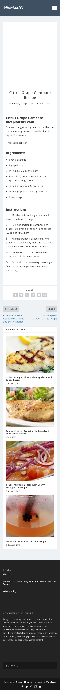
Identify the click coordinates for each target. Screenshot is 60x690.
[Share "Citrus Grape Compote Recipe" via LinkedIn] (33, 295)
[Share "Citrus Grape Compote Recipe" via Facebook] (15, 295)
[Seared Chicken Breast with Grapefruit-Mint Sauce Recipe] (30, 407)
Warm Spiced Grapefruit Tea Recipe (26, 541)
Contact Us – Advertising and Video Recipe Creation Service (29, 582)
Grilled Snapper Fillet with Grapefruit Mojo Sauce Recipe (29, 378)
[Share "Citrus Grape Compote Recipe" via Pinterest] (27, 295)
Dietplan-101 (28, 103)
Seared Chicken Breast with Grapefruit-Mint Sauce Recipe (28, 432)
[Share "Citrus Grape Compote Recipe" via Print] (44, 295)
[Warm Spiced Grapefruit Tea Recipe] (30, 516)
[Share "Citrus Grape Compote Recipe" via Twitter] (21, 295)
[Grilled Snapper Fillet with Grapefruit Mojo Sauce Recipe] (30, 354)
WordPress (51, 682)
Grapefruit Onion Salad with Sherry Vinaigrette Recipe (25, 486)
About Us (7, 574)
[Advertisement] (30, 53)
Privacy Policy (10, 591)
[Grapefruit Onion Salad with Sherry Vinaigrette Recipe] (30, 461)
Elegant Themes (24, 682)
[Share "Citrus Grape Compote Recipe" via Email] (39, 295)
